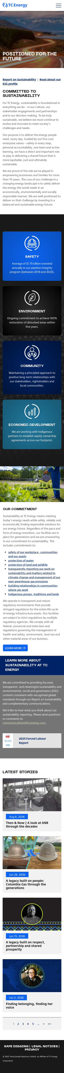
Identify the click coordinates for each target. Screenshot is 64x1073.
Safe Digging (16, 1046)
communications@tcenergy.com (24, 722)
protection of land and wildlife (28, 564)
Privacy (32, 1049)
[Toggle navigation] (58, 5)
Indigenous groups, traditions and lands (33, 594)
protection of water (21, 560)
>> (49, 1023)
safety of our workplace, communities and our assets (32, 554)
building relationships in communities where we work (32, 587)
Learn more (13, 648)
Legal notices (45, 1046)
